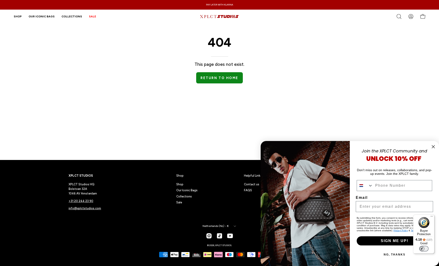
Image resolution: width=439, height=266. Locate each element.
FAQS (248, 190)
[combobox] (365, 185)
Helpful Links (253, 175)
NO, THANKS (394, 254)
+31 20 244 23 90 (81, 201)
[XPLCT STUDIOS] (219, 16)
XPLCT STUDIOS (223, 245)
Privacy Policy (400, 230)
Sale (179, 202)
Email (362, 198)
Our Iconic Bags (187, 190)
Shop (180, 175)
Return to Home (219, 78)
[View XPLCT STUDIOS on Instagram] (209, 235)
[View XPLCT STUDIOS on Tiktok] (219, 235)
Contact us (251, 184)
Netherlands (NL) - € (216, 226)
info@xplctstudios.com (85, 208)
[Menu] (431, 217)
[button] (72, 16)
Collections (184, 196)
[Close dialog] (433, 146)
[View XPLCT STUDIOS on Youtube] (230, 235)
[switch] (423, 248)
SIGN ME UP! (394, 241)
